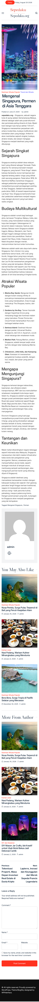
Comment (6, 905)
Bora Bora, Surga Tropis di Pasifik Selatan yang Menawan (17, 699)
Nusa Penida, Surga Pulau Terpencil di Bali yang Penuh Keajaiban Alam (19, 609)
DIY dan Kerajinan (8, 843)
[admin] (19, 526)
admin (26, 112)
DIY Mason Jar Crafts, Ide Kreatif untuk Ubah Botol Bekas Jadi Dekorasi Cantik (17, 848)
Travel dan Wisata (27, 92)
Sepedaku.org (19, 16)
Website (24, 942)
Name (5, 932)
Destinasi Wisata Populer (11, 92)
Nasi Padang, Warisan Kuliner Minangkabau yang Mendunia (16, 654)
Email (4, 942)
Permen (26, 505)
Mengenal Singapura (15, 505)
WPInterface (7, 992)
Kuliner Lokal (6, 650)
